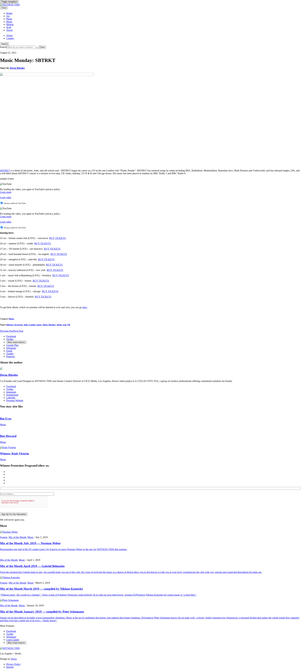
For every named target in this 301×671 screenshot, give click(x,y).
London (32, 325)
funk (26, 325)
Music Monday (49, 325)
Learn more (5, 192)
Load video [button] (5, 197)
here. (84, 307)
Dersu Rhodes (17, 68)
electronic (18, 325)
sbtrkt (59, 325)
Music (11, 319)
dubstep (9, 325)
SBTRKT (5, 170)
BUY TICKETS (57, 238)
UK (68, 325)
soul (64, 325)
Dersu (14, 659)
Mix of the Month (17, 537)
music (39, 325)
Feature (3, 537)
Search (4, 44)
